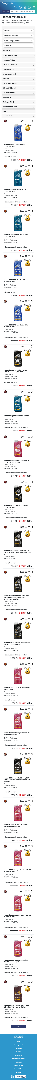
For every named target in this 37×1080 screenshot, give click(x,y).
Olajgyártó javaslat (10, 88)
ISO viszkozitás (8, 69)
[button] (25, 7)
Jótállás (18, 1052)
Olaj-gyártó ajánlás (10, 83)
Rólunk (18, 1072)
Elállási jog (18, 1048)
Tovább (18, 1026)
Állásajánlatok (18, 1065)
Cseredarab (18, 1055)
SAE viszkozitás (8, 93)
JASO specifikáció (10, 74)
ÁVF (18, 1041)
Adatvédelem (18, 1069)
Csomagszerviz (18, 1045)
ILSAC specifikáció (10, 65)
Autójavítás (18, 1062)
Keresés (6, 11)
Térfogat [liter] (8, 102)
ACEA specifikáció (10, 55)
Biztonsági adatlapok (18, 1058)
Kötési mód (7, 79)
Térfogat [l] (7, 97)
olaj (4, 111)
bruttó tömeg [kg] (10, 107)
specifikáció (7, 116)
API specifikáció (9, 60)
